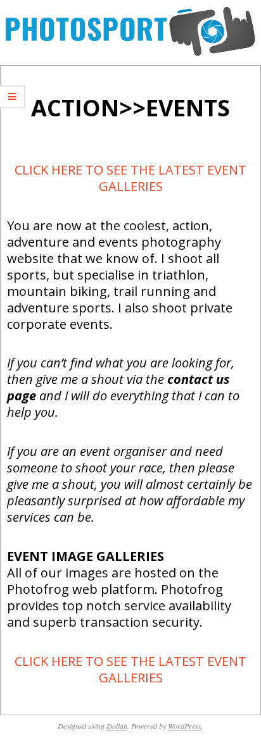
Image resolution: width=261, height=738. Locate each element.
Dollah (116, 726)
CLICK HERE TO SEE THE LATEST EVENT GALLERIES (130, 178)
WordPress (184, 726)
